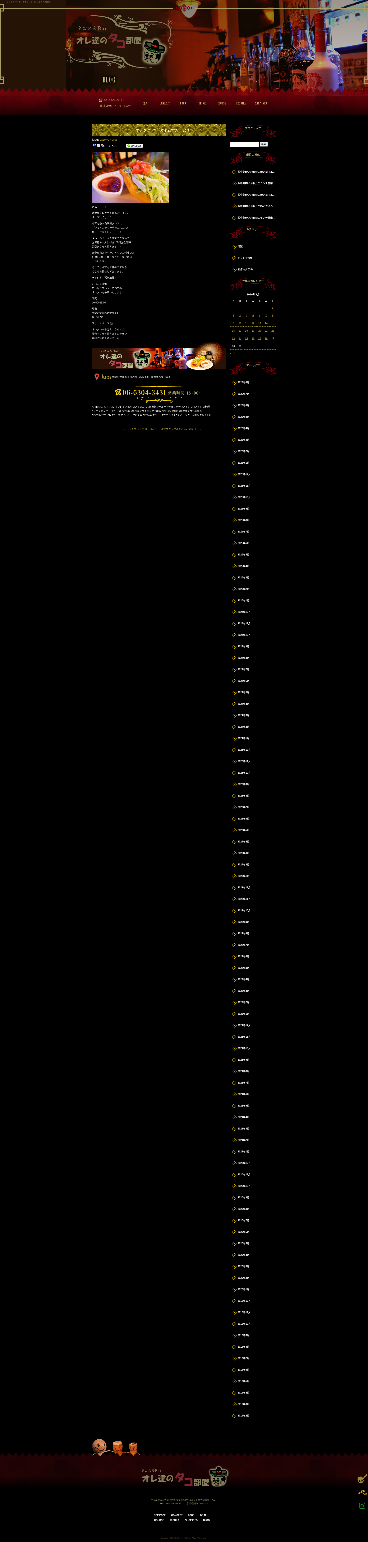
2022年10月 (244, 910)
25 (246, 338)
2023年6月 (243, 818)
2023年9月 (243, 784)
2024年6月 (243, 680)
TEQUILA (239, 103)
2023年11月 (244, 761)
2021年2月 (243, 1140)
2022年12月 (244, 887)
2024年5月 (243, 692)
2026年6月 (243, 405)
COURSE (220, 103)
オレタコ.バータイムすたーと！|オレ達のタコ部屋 (28, 2)
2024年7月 (243, 669)
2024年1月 (243, 738)
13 (259, 323)
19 (253, 330)
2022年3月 (243, 990)
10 (240, 323)
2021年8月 (243, 1071)
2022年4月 (243, 979)
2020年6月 (243, 1232)
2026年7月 (243, 393)
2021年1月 (243, 1151)
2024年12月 (244, 612)
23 (233, 338)
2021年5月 (243, 1105)
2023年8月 (243, 795)
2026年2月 (243, 451)
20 (259, 330)
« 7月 (233, 353)
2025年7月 (243, 531)
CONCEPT (162, 103)
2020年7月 (243, 1220)
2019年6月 (243, 1369)
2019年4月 (243, 1392)
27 (259, 338)
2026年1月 (243, 462)
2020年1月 (243, 1289)
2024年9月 (243, 646)
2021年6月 (243, 1094)
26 (253, 338)
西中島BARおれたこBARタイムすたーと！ (257, 171)
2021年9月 (243, 1059)
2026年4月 (243, 428)
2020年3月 (243, 1266)
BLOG (206, 1520)
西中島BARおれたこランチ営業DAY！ (257, 183)
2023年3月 (243, 853)
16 (233, 330)
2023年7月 (243, 807)
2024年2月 (243, 726)
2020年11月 (244, 1174)
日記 (240, 246)
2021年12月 (244, 1025)
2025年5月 (243, 554)
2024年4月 (243, 703)
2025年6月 (243, 543)
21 (266, 330)
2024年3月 (243, 715)
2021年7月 (243, 1082)
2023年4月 (243, 841)
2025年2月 (243, 589)
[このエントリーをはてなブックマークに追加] (94, 145)
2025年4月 (243, 566)
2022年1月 (243, 1013)
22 (272, 330)
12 (253, 323)
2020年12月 (244, 1163)
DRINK (201, 103)
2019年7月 (243, 1358)
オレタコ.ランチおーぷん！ (140, 429)
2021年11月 (244, 1036)
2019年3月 (243, 1404)
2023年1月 (243, 876)
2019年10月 (244, 1323)
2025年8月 (243, 520)
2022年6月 (243, 956)
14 (266, 323)
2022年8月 (243, 933)
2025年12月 (244, 474)
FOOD (182, 103)
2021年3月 (243, 1128)
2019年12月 (244, 1300)
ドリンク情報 (245, 257)
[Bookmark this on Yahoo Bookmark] (102, 145)
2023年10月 (244, 772)
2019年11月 (244, 1312)
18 (246, 330)
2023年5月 (243, 830)
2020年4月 (243, 1254)
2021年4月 (243, 1117)
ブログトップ (253, 128)
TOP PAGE (143, 103)
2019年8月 (243, 1346)
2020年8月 (243, 1209)
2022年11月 (244, 899)
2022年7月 (243, 944)
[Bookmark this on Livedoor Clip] (98, 145)
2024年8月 (243, 657)
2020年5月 (243, 1243)
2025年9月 (243, 508)
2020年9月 (243, 1197)
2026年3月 (243, 439)
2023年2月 (243, 864)
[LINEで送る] (134, 145)
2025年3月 (243, 577)
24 (240, 338)
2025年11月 (244, 485)
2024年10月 (244, 635)
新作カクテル (245, 269)
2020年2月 (243, 1277)
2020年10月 (244, 1186)
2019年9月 (243, 1335)
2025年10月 (244, 497)
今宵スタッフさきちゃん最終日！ (181, 429)
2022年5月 (243, 967)
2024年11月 (244, 623)
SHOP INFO (258, 103)
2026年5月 (243, 416)
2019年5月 (243, 1381)
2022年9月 (243, 922)
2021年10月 (244, 1048)
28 (266, 338)
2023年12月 (244, 749)
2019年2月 (243, 1415)
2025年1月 (243, 600)
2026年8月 (243, 382)
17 (240, 330)
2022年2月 (243, 1002)
